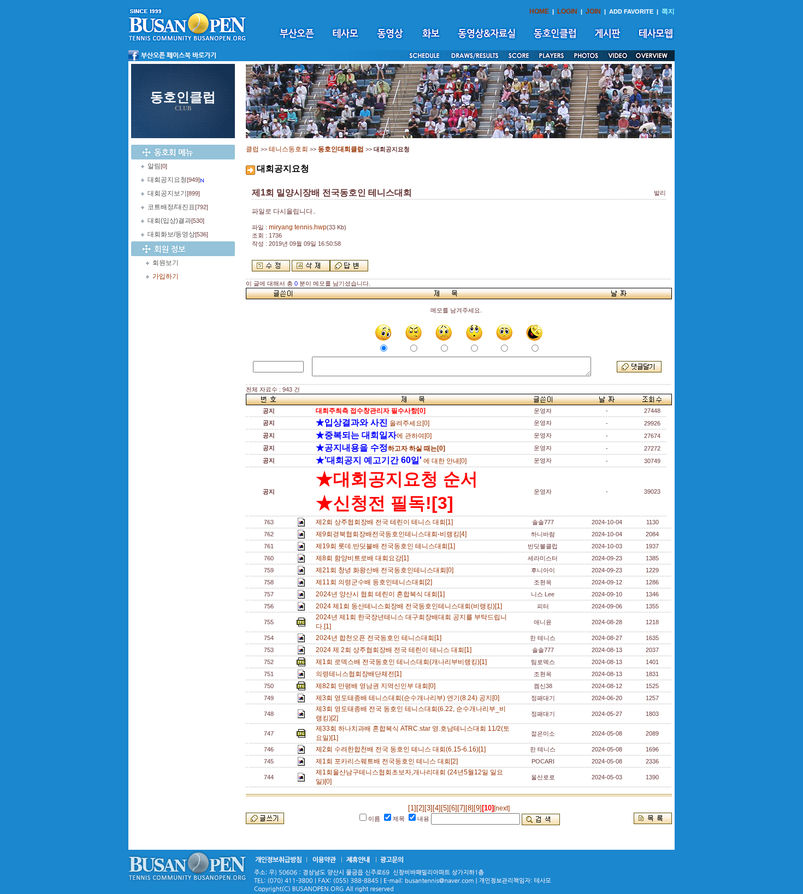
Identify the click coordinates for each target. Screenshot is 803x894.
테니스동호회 (288, 149)
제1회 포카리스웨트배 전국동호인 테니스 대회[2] (388, 761)
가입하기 (165, 276)
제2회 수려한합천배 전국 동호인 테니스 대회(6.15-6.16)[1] (402, 749)
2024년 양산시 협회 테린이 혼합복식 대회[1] (382, 594)
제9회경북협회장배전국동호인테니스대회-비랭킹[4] (393, 534)
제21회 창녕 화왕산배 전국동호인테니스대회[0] (386, 570)
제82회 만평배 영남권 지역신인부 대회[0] (377, 686)
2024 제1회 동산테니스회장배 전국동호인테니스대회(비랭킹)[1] (410, 606)
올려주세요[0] (372, 423)
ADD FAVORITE (631, 11)
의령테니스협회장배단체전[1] (360, 674)
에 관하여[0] (374, 436)
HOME (539, 11)
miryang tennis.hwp (298, 227)
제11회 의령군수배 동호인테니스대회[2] (375, 582)
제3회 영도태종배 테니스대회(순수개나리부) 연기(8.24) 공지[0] (409, 698)
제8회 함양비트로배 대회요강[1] (364, 558)
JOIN (593, 11)
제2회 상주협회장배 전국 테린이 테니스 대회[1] (386, 522)
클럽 (252, 149)
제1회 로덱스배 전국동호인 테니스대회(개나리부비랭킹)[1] (403, 662)
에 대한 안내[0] (391, 461)
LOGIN (567, 11)
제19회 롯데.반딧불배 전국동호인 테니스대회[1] (387, 546)
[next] (502, 808)
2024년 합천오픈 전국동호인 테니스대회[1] (380, 638)
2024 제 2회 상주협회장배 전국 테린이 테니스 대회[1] (395, 650)
